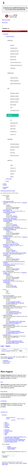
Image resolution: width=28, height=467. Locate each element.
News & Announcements (8, 295)
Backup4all (8, 417)
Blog (6, 434)
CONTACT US (4, 412)
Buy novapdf (12, 190)
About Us (7, 423)
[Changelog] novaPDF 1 (15, 301)
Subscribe (4, 456)
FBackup (13, 417)
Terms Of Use (12, 463)
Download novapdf (5, 190)
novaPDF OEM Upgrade (8, 279)
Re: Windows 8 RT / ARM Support (17, 321)
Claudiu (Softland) (15, 207)
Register (8, 346)
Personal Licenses (8, 430)
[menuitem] (10, 36)
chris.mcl (6, 254)
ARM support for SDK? (8, 201)
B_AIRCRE (7, 211)
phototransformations (9, 228)
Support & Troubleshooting (9, 212)
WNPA (6, 237)
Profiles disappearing (7, 235)
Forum (6, 433)
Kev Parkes (7, 281)
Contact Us (7, 424)
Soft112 (18, 418)
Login (2, 346)
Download (7, 429)
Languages (7, 427)
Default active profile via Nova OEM (11, 244)
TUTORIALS (4, 401)
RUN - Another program (8, 271)
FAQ (2, 382)
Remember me (14, 350)
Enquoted (13, 419)
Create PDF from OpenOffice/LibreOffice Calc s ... (16, 436)
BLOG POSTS (4, 391)
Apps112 (22, 418)
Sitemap (25, 463)
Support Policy (5, 463)
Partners (6, 426)
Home (6, 422)
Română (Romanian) (11, 447)
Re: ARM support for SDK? (16, 341)
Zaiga (6, 272)
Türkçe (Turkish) (11, 448)
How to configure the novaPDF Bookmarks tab (15, 439)
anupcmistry (7, 264)
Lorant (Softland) (8, 219)
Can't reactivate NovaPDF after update (11, 227)
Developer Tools (6, 246)
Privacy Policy (19, 463)
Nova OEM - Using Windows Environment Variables (14, 252)
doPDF (7, 418)
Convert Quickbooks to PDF (11, 441)
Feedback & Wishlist (7, 221)
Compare (7, 432)
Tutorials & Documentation (9, 325)
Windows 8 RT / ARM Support (10, 218)
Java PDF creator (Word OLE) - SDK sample (14, 440)
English (9, 446)
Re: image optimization (15, 331)
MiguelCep (10, 358)
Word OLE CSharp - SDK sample (12, 438)
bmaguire (7, 245)
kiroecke (6, 202)
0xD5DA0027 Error (7, 210)
